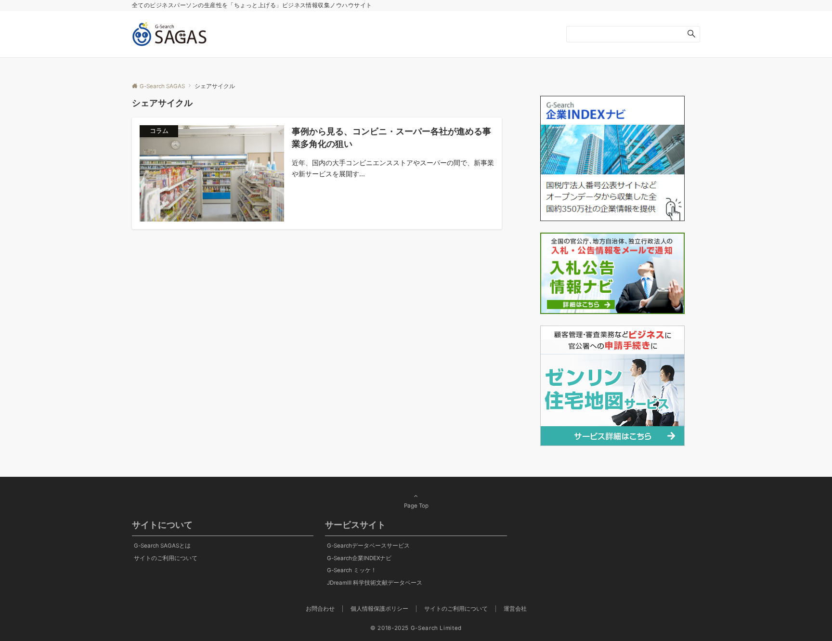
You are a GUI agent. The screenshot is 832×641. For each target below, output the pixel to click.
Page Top (416, 505)
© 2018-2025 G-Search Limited (416, 628)
